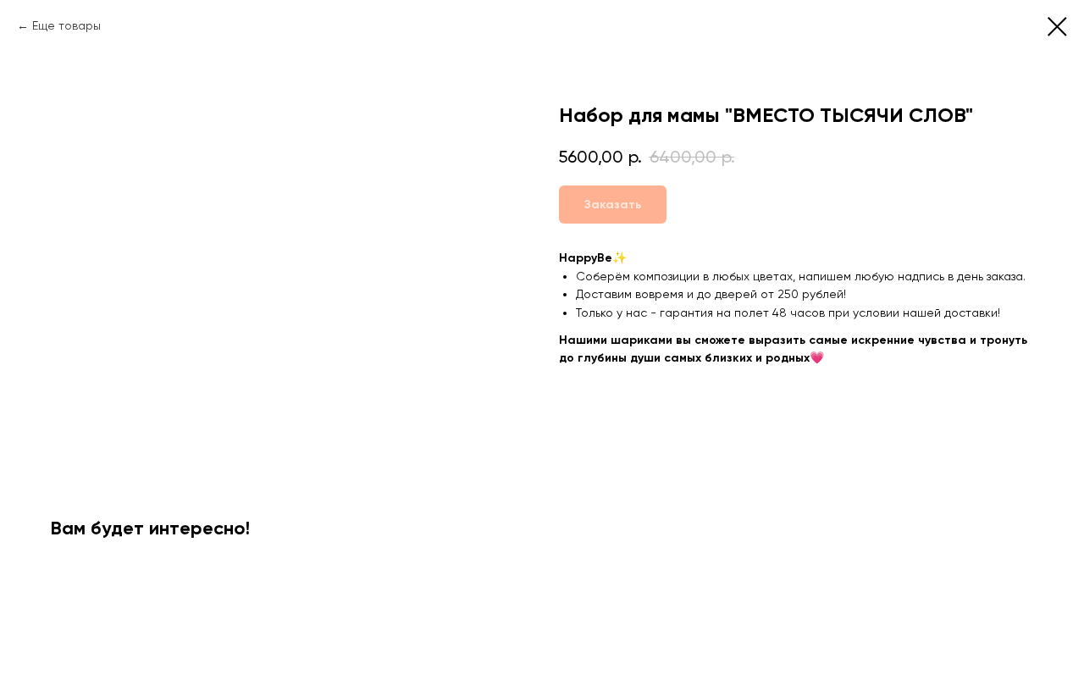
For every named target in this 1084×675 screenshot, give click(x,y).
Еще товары (66, 25)
